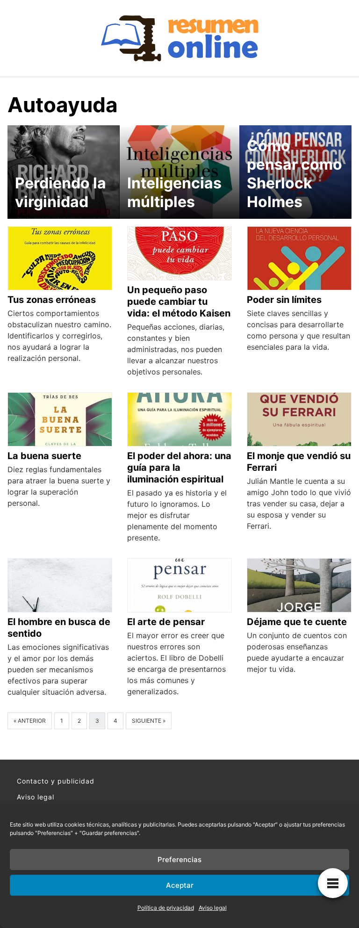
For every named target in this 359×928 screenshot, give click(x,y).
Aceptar (180, 885)
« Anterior (30, 720)
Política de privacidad (165, 907)
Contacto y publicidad (55, 781)
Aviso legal (213, 907)
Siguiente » (148, 720)
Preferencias (179, 859)
